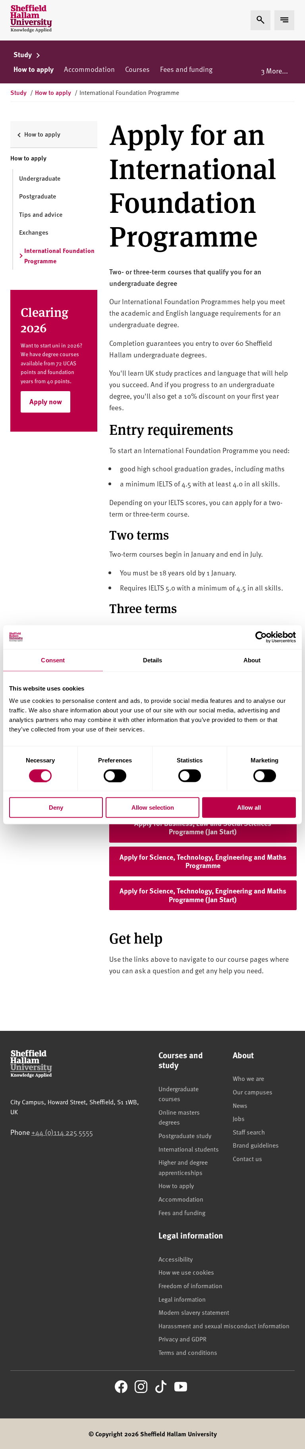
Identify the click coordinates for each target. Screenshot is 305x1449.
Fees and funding (186, 69)
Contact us (247, 1158)
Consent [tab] (53, 659)
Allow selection (152, 807)
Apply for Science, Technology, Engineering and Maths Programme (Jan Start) (208, 895)
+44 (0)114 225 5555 (62, 1132)
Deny (56, 807)
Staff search (249, 1131)
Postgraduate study (184, 1135)
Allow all (249, 807)
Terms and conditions (187, 1352)
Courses (137, 69)
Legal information (182, 1299)
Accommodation (89, 69)
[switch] (115, 775)
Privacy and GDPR (182, 1338)
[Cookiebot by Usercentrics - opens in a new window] (261, 637)
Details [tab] (152, 659)
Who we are (248, 1078)
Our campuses (252, 1091)
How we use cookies (186, 1272)
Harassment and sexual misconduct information (224, 1325)
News (240, 1105)
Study (23, 54)
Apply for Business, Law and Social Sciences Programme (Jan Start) (215, 827)
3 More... (274, 70)
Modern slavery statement (193, 1312)
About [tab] (252, 659)
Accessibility (175, 1258)
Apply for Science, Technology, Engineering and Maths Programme (208, 861)
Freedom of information (190, 1285)
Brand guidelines (256, 1144)
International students (188, 1148)
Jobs (239, 1118)
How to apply (34, 69)
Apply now (45, 401)
